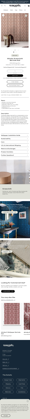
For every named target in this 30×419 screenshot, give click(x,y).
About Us (5, 398)
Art (25, 10)
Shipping (8, 384)
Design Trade (8, 380)
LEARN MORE (6, 291)
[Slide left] (11, 50)
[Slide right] (18, 50)
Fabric (11, 10)
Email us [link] (5, 362)
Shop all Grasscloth (7, 300)
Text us (5, 365)
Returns (8, 387)
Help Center (22, 380)
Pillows (21, 10)
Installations (21, 391)
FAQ (22, 387)
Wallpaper (6, 10)
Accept (6, 415)
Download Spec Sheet (14, 85)
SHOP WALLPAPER (8, 212)
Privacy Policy (13, 411)
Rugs (16, 10)
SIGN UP (5, 251)
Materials (8, 391)
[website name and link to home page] (15, 5)
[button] (1, 5)
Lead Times (22, 384)
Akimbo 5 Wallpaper (10, 332)
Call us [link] (5, 359)
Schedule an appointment (10, 368)
